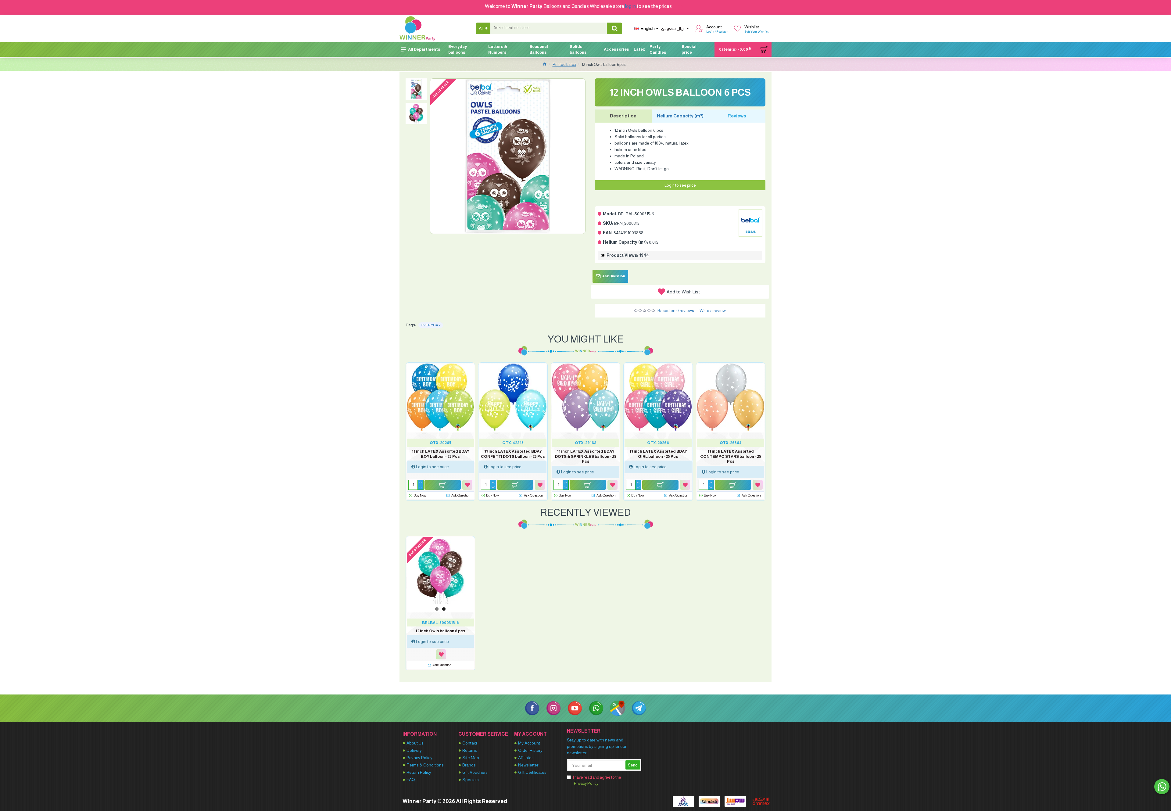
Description (623, 115)
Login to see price (680, 185)
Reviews (737, 115)
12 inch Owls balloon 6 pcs (440, 631)
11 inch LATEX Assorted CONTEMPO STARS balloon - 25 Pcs (730, 456)
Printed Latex (564, 64)
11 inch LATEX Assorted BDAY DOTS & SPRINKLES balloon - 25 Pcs (585, 456)
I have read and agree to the (597, 780)
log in (630, 6)
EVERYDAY (431, 325)
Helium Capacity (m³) (680, 115)
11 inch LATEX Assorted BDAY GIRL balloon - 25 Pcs (658, 454)
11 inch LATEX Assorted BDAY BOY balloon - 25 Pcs (440, 454)
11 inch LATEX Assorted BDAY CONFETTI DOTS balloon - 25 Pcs (513, 454)
